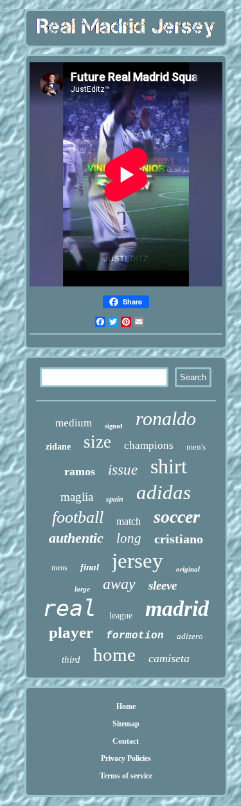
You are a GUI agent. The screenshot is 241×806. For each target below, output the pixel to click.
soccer (177, 517)
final (89, 567)
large (82, 589)
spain (114, 499)
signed (114, 426)
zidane (58, 446)
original (188, 569)
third (71, 659)
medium (73, 423)
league (120, 615)
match (128, 521)
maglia (76, 497)
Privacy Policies (126, 758)
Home (126, 706)
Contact (125, 741)
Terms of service (126, 775)
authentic (76, 538)
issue (123, 470)
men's (196, 446)
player (71, 632)
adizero (190, 636)
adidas (163, 492)
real (69, 608)
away (119, 583)
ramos (79, 471)
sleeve (162, 585)
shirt (168, 466)
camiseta (169, 658)
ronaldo (166, 418)
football (77, 517)
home (114, 654)
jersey (137, 560)
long (128, 538)
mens (59, 567)
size (97, 441)
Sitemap (125, 723)
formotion (135, 636)
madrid (177, 608)
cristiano (178, 539)
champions (149, 445)
